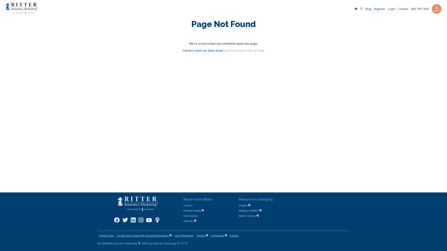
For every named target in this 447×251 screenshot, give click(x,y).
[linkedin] (133, 221)
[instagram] (141, 221)
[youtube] (148, 221)
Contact (234, 235)
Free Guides (191, 216)
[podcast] (157, 221)
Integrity (243, 205)
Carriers (188, 205)
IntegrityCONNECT (249, 210)
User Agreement (183, 235)
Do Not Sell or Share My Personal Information (143, 235)
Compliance (217, 235)
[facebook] (116, 221)
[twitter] (125, 221)
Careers (201, 235)
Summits (189, 221)
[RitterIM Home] (355, 9)
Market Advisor (247, 216)
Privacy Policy (106, 235)
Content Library (192, 210)
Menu (436, 10)
